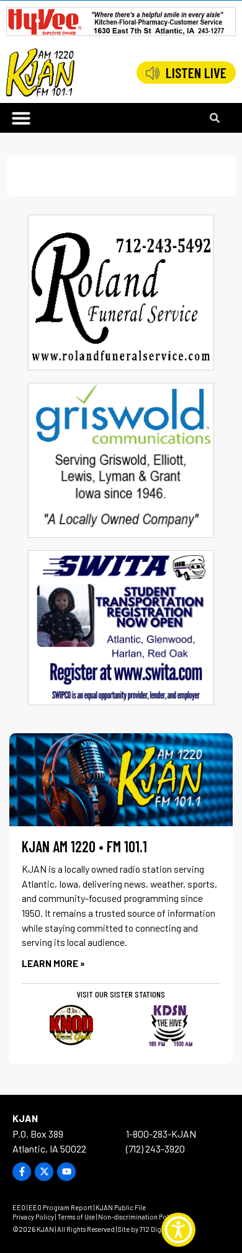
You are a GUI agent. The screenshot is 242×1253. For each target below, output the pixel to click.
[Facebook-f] (21, 1171)
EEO (18, 1207)
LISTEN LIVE (196, 72)
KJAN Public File (121, 1207)
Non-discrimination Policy (137, 1217)
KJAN (25, 1118)
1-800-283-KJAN (161, 1133)
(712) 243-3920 (155, 1148)
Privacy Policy (33, 1217)
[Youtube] (66, 1171)
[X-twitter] (44, 1171)
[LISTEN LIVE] (152, 73)
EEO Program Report (60, 1207)
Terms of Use (76, 1217)
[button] (21, 118)
